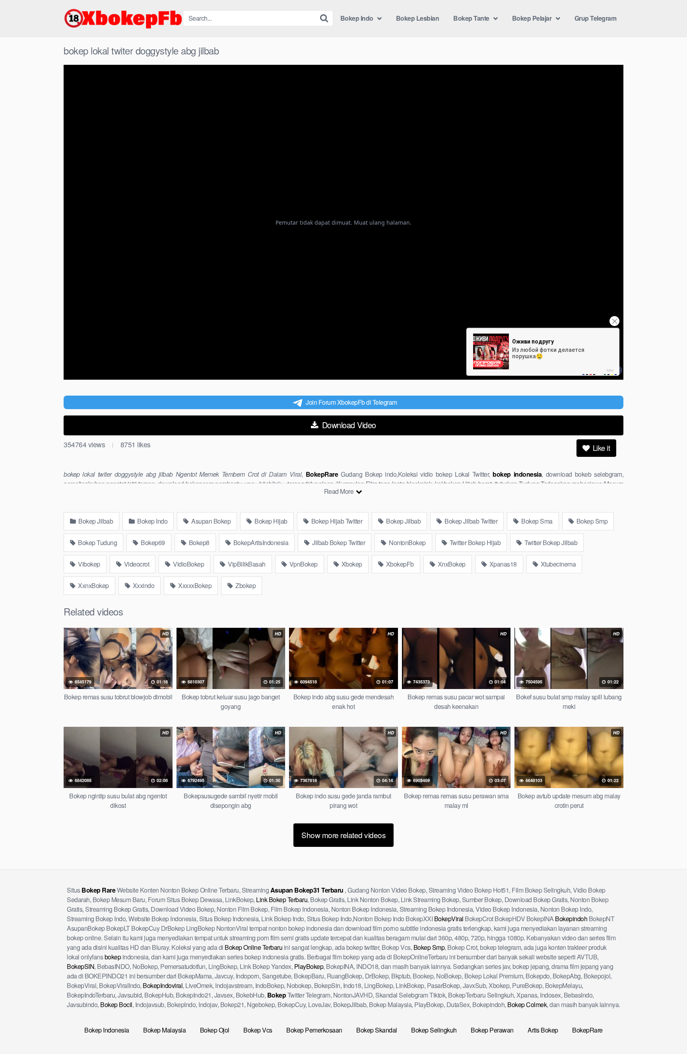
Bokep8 (198, 542)
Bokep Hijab (270, 521)
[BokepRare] (123, 18)
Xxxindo (142, 585)
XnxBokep (451, 564)
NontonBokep (407, 542)
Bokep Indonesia (106, 1030)
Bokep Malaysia (164, 1030)
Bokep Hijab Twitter (336, 521)
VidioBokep (188, 564)
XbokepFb (399, 564)
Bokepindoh (571, 918)
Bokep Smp (591, 521)
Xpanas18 (502, 564)
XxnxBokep (93, 585)
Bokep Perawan (492, 1030)
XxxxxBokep (194, 585)
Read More (339, 491)
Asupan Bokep (210, 521)
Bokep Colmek (527, 1004)
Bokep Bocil (116, 1004)
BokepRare (587, 1030)
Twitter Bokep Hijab (474, 542)
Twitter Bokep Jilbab (550, 542)
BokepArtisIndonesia (260, 542)
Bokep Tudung (97, 542)
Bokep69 (152, 542)
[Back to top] (665, 1028)
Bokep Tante (471, 18)
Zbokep (245, 585)
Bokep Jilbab (95, 521)
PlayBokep (309, 966)
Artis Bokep (543, 1030)
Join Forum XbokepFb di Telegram (351, 402)
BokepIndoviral (162, 985)
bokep (113, 956)
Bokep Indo (356, 18)
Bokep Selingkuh (434, 1030)
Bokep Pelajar (532, 18)
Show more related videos (343, 834)
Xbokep (351, 564)
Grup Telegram (595, 18)
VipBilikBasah (246, 564)
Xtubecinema (557, 564)
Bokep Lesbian (417, 18)
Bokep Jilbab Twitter (470, 521)
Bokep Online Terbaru (253, 947)
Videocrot (135, 564)
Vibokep (88, 564)
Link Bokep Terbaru (281, 899)
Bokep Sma (536, 521)
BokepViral (449, 918)
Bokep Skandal (376, 1030)
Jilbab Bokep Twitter (338, 542)
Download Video (348, 425)
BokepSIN (80, 966)
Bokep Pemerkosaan (314, 1030)
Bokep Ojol (214, 1030)
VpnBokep (303, 564)
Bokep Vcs (257, 1030)
